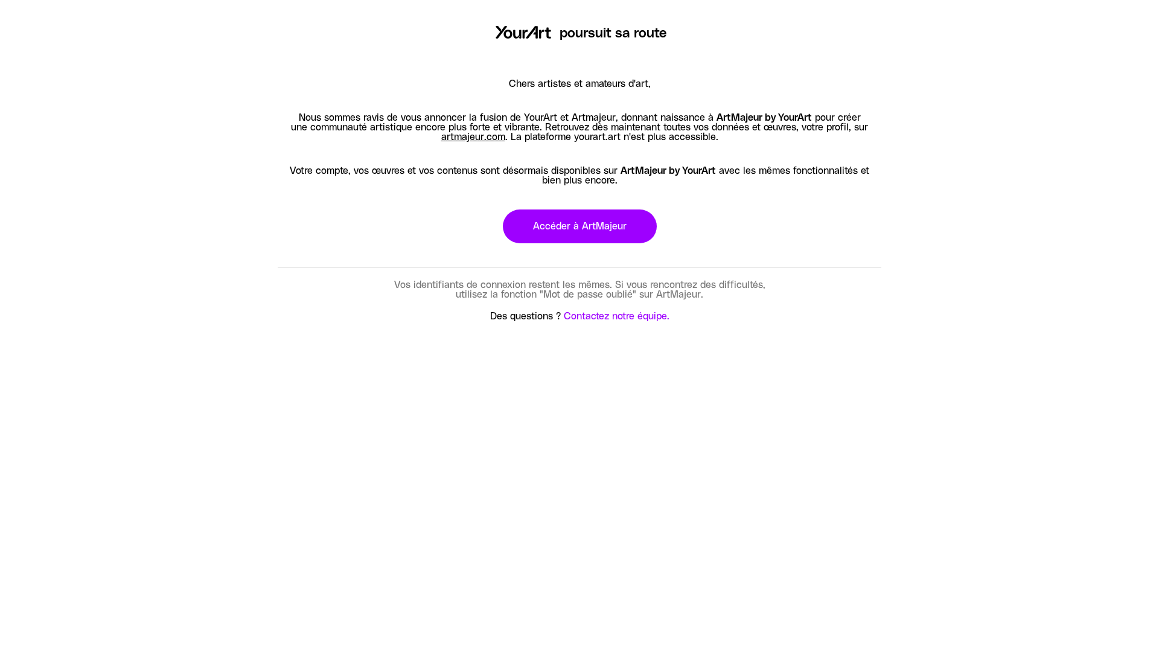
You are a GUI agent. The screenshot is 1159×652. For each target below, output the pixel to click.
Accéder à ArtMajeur (580, 226)
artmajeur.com (473, 137)
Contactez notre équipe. (616, 316)
